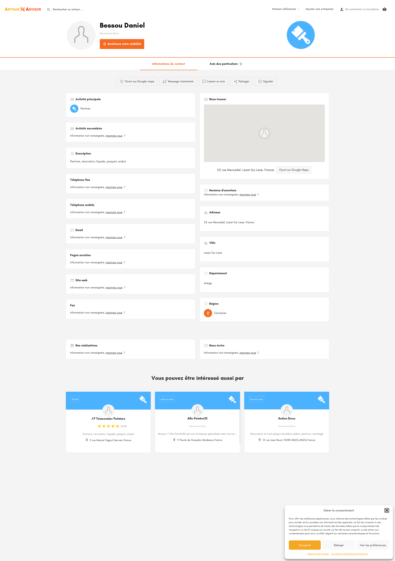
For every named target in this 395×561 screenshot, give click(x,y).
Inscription (373, 9)
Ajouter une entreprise (319, 9)
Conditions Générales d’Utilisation (349, 553)
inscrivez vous (114, 135)
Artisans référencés (284, 9)
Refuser (339, 545)
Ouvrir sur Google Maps (294, 170)
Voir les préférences (373, 545)
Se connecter (353, 9)
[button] (387, 510)
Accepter (305, 545)
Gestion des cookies (318, 553)
